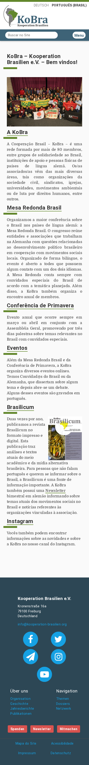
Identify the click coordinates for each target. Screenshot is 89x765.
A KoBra (17, 132)
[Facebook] (31, 639)
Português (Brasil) (69, 5)
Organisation (20, 699)
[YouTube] (44, 674)
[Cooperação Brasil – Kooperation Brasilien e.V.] (25, 15)
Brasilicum (20, 407)
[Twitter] (58, 639)
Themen (62, 699)
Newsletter (55, 491)
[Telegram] (31, 656)
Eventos (17, 348)
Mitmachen (69, 729)
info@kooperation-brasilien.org (42, 624)
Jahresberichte (22, 709)
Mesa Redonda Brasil (34, 208)
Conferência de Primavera (40, 305)
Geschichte (19, 704)
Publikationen (20, 714)
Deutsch (41, 5)
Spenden (17, 729)
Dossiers (63, 704)
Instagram (20, 521)
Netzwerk (63, 709)
